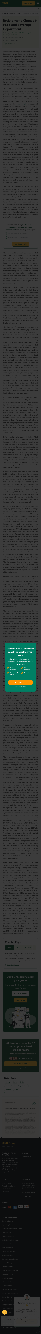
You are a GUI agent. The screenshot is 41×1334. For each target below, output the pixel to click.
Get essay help (21, 682)
